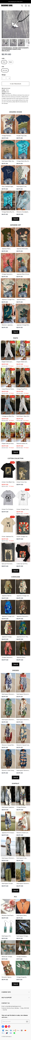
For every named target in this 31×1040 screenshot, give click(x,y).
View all (15, 219)
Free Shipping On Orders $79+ (15, 1)
